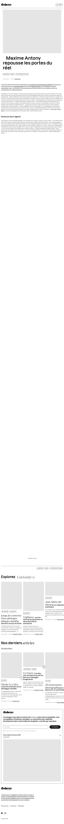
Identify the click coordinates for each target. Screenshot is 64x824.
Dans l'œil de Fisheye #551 (12, 735)
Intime (34, 669)
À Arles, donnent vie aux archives (11, 619)
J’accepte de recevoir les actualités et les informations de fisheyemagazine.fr (20, 730)
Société (4, 680)
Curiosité (6, 74)
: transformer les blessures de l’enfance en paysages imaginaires (33, 676)
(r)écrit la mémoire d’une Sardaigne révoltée (11, 686)
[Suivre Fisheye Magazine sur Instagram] (5, 813)
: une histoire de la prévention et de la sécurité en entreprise (32, 620)
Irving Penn (53, 109)
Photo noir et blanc (22, 74)
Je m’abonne (55, 727)
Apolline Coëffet (39, 634)
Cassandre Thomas (17, 634)
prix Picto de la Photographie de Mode (40, 84)
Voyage (48, 680)
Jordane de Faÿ (15, 701)
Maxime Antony (36, 86)
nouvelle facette (18, 86)
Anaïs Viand (17, 79)
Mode (12, 74)
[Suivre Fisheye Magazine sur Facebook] (2, 813)
